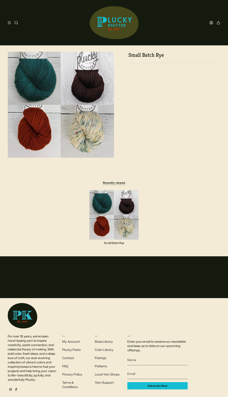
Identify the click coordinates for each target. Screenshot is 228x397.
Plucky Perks (71, 349)
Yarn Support (104, 382)
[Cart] (218, 22)
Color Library (104, 349)
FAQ (65, 366)
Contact (68, 358)
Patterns (101, 366)
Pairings (100, 358)
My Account (71, 341)
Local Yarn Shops (107, 374)
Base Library (104, 341)
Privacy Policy (72, 374)
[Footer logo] (22, 315)
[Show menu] (9, 22)
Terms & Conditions (70, 384)
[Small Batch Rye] (114, 215)
